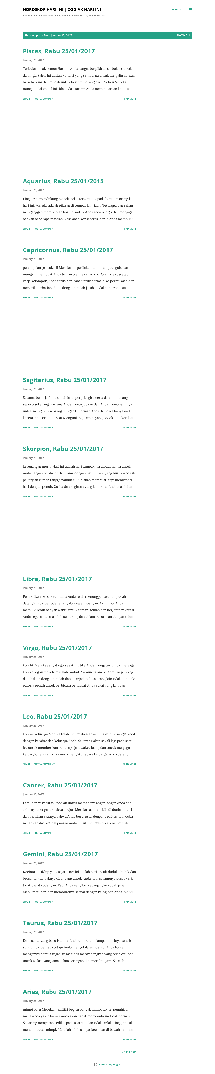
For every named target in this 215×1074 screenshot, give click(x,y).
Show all (183, 35)
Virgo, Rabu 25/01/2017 (57, 647)
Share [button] (26, 98)
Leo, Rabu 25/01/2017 (55, 716)
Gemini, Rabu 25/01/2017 (60, 854)
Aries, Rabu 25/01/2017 (57, 992)
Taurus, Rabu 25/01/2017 (60, 923)
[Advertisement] (79, 139)
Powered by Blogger (109, 1064)
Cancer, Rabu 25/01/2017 (60, 785)
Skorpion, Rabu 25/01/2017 (63, 449)
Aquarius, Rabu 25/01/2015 (63, 181)
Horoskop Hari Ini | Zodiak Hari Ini (62, 9)
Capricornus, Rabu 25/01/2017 (68, 250)
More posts (128, 1052)
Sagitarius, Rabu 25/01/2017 (65, 380)
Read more (129, 98)
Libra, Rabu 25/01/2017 (57, 579)
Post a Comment (44, 98)
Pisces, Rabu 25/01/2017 (59, 51)
